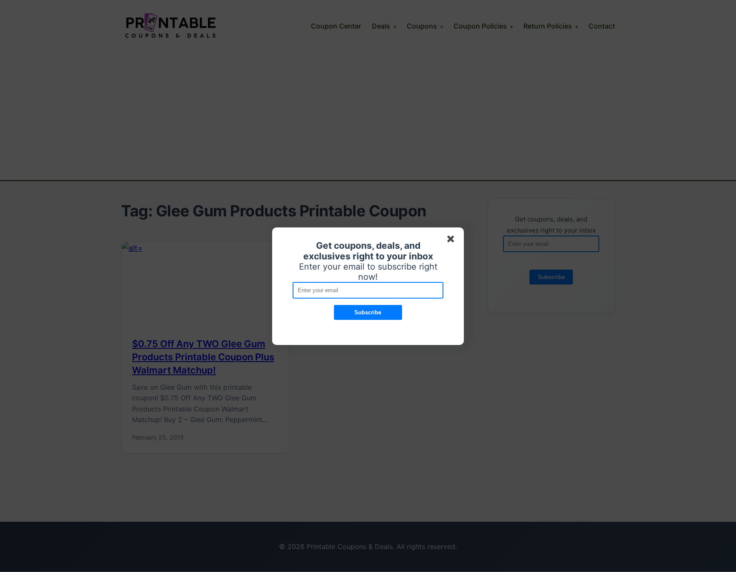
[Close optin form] (452, 241)
